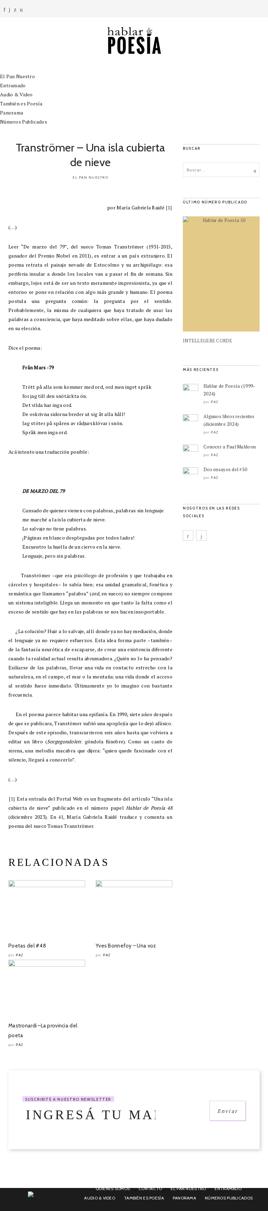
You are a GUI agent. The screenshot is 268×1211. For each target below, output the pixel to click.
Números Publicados (23, 121)
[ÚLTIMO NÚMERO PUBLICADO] (221, 274)
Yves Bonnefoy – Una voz (126, 946)
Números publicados (229, 1198)
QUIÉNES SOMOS (113, 1188)
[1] (169, 207)
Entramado (13, 85)
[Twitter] (15, 9)
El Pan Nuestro (17, 76)
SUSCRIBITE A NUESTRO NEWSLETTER (68, 1099)
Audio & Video (16, 94)
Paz (19, 955)
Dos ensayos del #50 (225, 469)
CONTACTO (150, 1188)
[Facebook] (4, 9)
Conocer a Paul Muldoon (229, 447)
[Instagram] (9, 9)
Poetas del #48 (27, 946)
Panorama (11, 112)
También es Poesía (21, 103)
